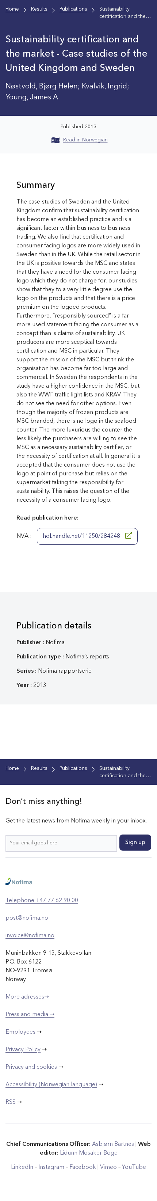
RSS (10, 1102)
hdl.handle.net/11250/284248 (82, 536)
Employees (20, 1032)
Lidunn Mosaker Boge (89, 1153)
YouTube (134, 1167)
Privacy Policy (23, 1050)
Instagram (51, 1167)
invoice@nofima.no (29, 936)
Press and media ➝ (29, 1015)
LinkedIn (22, 1167)
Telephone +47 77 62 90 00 (41, 901)
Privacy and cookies (31, 1067)
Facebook (82, 1167)
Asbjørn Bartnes (113, 1144)
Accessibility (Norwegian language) (51, 1085)
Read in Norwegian (85, 139)
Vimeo (108, 1167)
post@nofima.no (26, 918)
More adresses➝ (27, 997)
